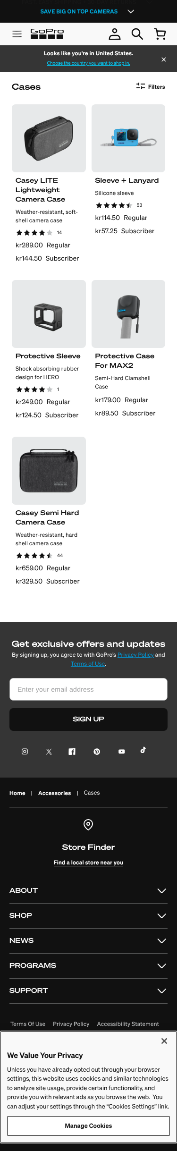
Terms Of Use (27, 1024)
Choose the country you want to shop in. (88, 63)
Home (17, 792)
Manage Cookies (88, 1126)
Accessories (54, 792)
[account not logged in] (114, 34)
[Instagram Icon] (27, 752)
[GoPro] (47, 34)
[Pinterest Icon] (95, 752)
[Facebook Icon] (70, 752)
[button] (88, 891)
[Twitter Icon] (46, 752)
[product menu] (17, 34)
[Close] (164, 60)
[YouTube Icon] (119, 752)
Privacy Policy (136, 655)
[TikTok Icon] (144, 752)
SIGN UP (88, 719)
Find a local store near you (89, 862)
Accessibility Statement (128, 1024)
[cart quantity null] (160, 34)
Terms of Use (88, 664)
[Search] (137, 34)
